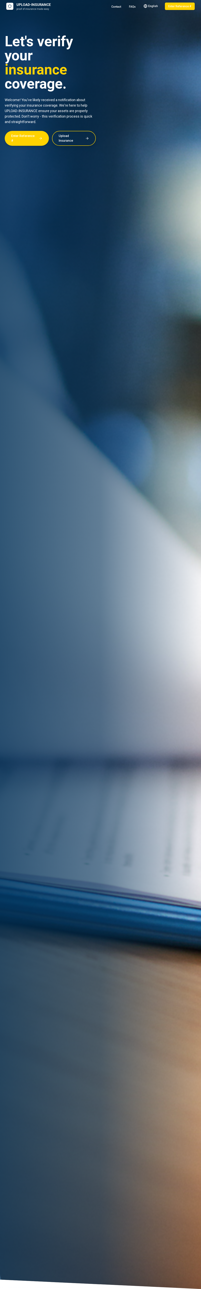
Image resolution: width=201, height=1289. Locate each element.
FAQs (132, 6)
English (153, 6)
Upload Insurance (66, 138)
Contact (116, 6)
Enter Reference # (179, 6)
